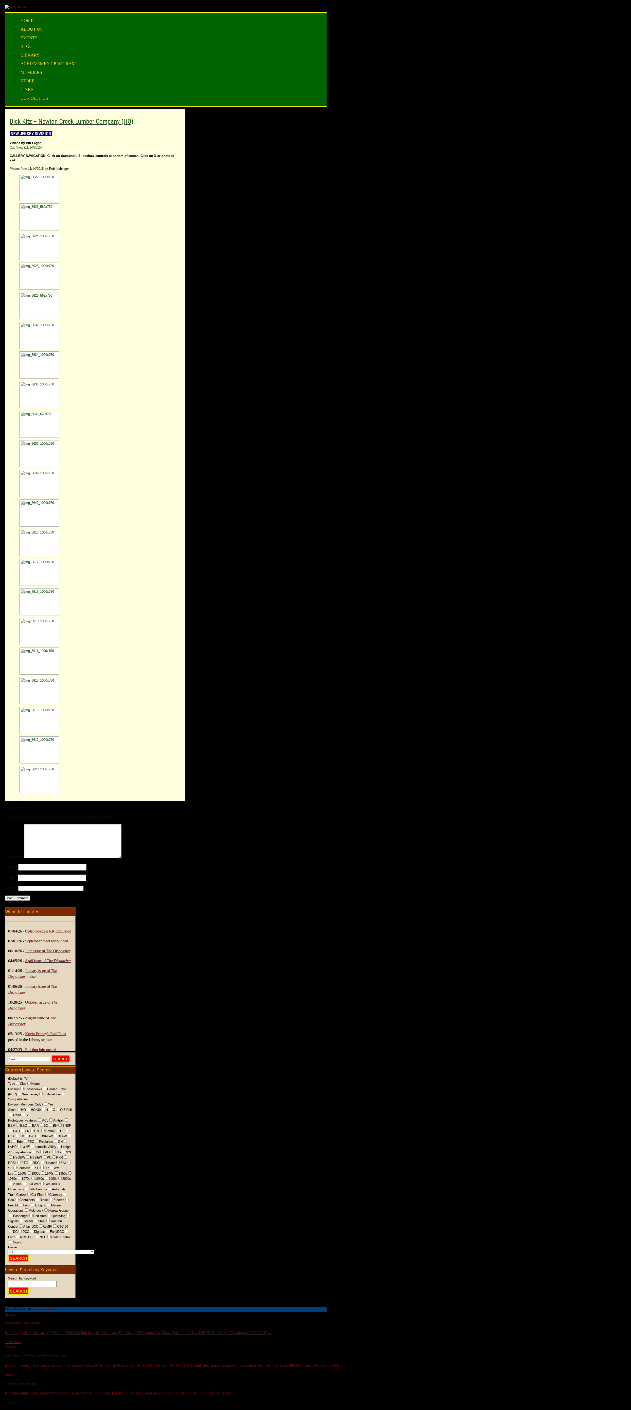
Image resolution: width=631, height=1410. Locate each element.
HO (23, 1110)
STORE (27, 80)
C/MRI (47, 1226)
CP (62, 1131)
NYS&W (36, 1157)
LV (37, 1152)
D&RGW (47, 1136)
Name (11, 867)
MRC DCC (27, 1237)
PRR (59, 1157)
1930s (36, 1173)
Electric (58, 1200)
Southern (23, 1168)
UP (46, 1168)
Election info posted (40, 1050)
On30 (17, 1115)
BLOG (26, 46)
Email (11, 878)
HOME (27, 20)
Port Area (40, 1216)
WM (56, 1168)
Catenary (55, 1195)
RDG (36, 1163)
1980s (39, 1179)
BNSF (66, 1125)
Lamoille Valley (45, 1147)
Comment (14, 857)
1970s (26, 1179)
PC (49, 1157)
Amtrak (58, 1120)
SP (37, 1168)
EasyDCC (57, 1232)
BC (46, 1125)
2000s (66, 1179)
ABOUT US (31, 29)
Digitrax (39, 1232)
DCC (25, 1232)
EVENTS (28, 37)
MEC (48, 1152)
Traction (56, 1221)
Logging (40, 1205)
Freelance (46, 1141)
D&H (32, 1136)
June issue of (47, 951)
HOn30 (36, 1110)
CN (27, 1131)
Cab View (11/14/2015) (26, 147)
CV (22, 1136)
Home (35, 1084)
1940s (49, 1173)
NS (58, 1152)
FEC (31, 1141)
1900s (22, 1173)
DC (15, 1232)
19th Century (38, 1189)
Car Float (37, 1195)
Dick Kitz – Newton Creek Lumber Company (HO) (71, 121)
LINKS (27, 89)
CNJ (37, 1131)
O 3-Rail (66, 1110)
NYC (69, 1152)
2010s (17, 1184)
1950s (63, 1173)
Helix (26, 1205)
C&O (16, 1131)
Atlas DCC (30, 1226)
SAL (63, 1163)
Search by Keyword (22, 1278)
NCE (43, 1237)
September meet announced (46, 941)
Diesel (44, 1200)
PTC (24, 1163)
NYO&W (19, 1157)
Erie (20, 1141)
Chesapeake (33, 1089)
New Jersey (30, 1094)
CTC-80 (62, 1226)
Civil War (33, 1184)
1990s (53, 1179)
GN (60, 1141)
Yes (50, 1104)
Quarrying (58, 1216)
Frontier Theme (45, 1309)
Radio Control (60, 1237)
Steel (41, 1221)
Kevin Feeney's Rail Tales (45, 1034)
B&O (23, 1125)
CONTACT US (34, 98)
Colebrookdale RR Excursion (48, 931)
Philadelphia (52, 1094)
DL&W (62, 1136)
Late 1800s (52, 1184)
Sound (17, 1242)
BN (55, 1125)
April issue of (48, 961)
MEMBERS (31, 72)
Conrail (50, 1131)
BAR (35, 1125)
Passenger (20, 1216)
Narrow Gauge (58, 1210)
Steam (28, 1221)
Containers (27, 1200)
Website (11, 888)
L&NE (25, 1147)
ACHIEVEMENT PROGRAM (48, 63)
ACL (45, 1120)
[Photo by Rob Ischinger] (28, 187)
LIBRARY (30, 55)
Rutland (50, 1163)
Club (23, 1084)
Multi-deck (36, 1210)
